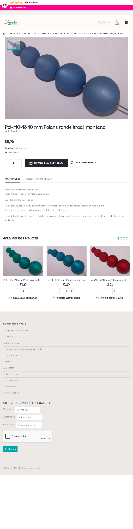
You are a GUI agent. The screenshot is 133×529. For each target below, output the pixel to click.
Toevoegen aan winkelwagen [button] (25, 297)
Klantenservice (13, 374)
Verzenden (11, 386)
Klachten (10, 367)
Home (8, 361)
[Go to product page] (23, 261)
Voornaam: (8, 409)
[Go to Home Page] (4, 33)
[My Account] (116, 22)
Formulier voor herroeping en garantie (24, 349)
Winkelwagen (12, 392)
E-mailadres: (9, 424)
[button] (104, 22)
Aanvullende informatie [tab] (39, 179)
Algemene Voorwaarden (17, 330)
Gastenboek (11, 355)
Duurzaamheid (13, 343)
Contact (9, 336)
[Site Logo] (11, 22)
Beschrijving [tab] (12, 179)
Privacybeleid (12, 380)
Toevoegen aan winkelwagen (48, 163)
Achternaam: (9, 416)
